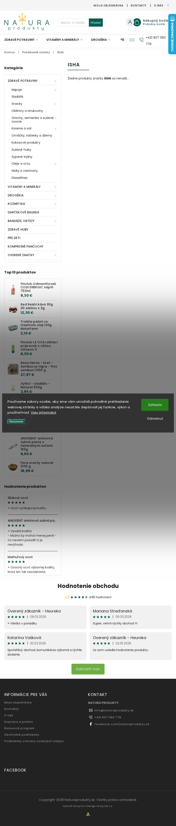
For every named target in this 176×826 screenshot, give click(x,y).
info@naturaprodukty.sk (114, 710)
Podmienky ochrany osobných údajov (34, 741)
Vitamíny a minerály (24, 187)
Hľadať (96, 22)
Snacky (17, 104)
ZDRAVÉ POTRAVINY (23, 81)
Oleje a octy (21, 163)
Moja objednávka (108, 5)
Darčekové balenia (23, 212)
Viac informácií (43, 412)
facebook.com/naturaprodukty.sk (121, 724)
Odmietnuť (155, 418)
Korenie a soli (21, 128)
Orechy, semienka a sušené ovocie (33, 120)
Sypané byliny (22, 157)
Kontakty (139, 5)
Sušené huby (21, 149)
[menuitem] (23, 39)
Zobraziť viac (88, 669)
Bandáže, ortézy (21, 221)
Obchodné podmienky (21, 734)
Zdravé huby (18, 229)
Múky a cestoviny (25, 171)
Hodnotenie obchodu (88, 586)
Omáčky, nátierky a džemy (32, 135)
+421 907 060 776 (107, 717)
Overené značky (21, 255)
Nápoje (17, 90)
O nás (158, 5)
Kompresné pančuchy (25, 246)
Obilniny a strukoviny (27, 111)
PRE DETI (14, 238)
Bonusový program (19, 728)
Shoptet (79, 806)
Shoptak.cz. (104, 806)
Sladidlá (17, 96)
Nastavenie (16, 421)
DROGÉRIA (16, 195)
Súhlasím (155, 405)
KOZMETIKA (16, 204)
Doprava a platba (18, 722)
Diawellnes (19, 178)
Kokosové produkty (26, 142)
